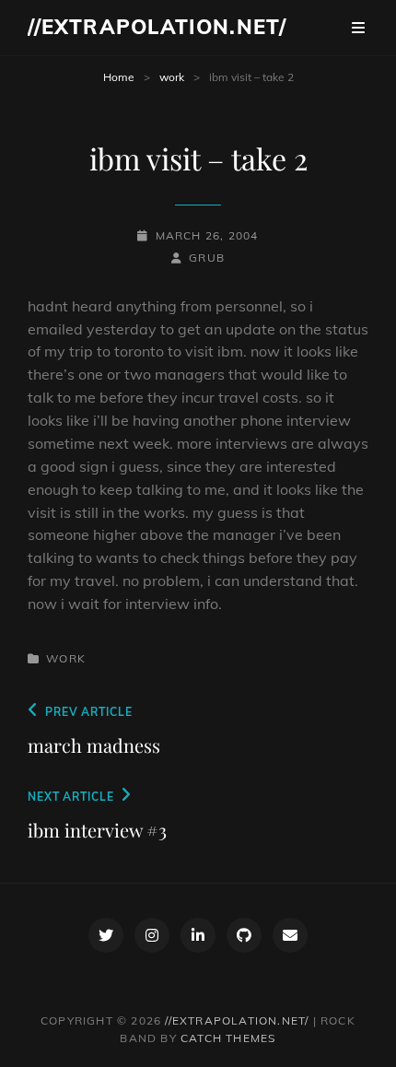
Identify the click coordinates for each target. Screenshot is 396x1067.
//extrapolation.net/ (157, 27)
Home (118, 77)
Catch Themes (228, 1038)
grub (207, 257)
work (171, 77)
